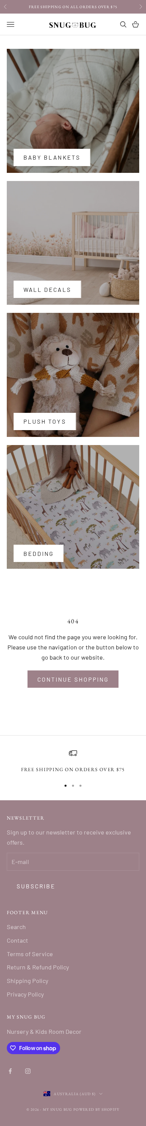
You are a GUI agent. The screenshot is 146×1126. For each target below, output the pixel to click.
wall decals (47, 289)
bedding (38, 553)
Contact (17, 940)
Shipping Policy (27, 980)
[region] (73, 761)
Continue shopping (73, 679)
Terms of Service (30, 954)
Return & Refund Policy (38, 967)
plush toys (44, 421)
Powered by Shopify (96, 1109)
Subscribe (36, 886)
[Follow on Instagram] (27, 1071)
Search (16, 926)
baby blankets (51, 157)
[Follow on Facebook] (10, 1071)
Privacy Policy (25, 994)
